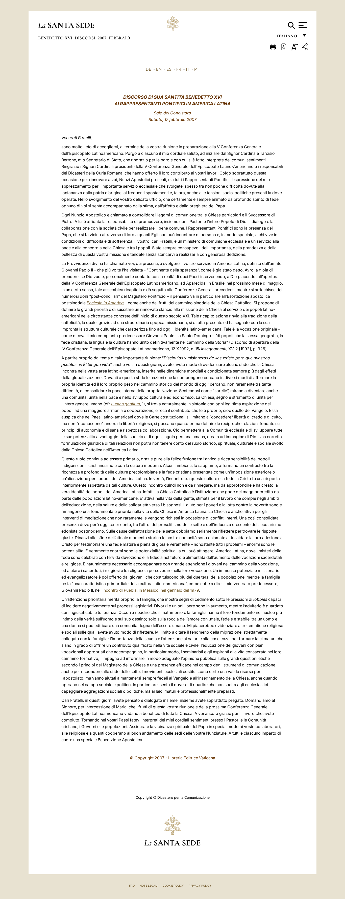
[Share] (305, 47)
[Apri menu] (302, 25)
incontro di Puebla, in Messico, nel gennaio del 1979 (151, 590)
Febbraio (119, 38)
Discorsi (85, 38)
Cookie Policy (173, 885)
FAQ (132, 885)
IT (187, 69)
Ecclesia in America (105, 302)
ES (168, 69)
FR (178, 69)
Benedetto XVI (55, 38)
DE (148, 69)
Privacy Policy (200, 885)
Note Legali (149, 885)
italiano (288, 37)
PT (196, 69)
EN (159, 69)
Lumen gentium (125, 403)
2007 (102, 38)
